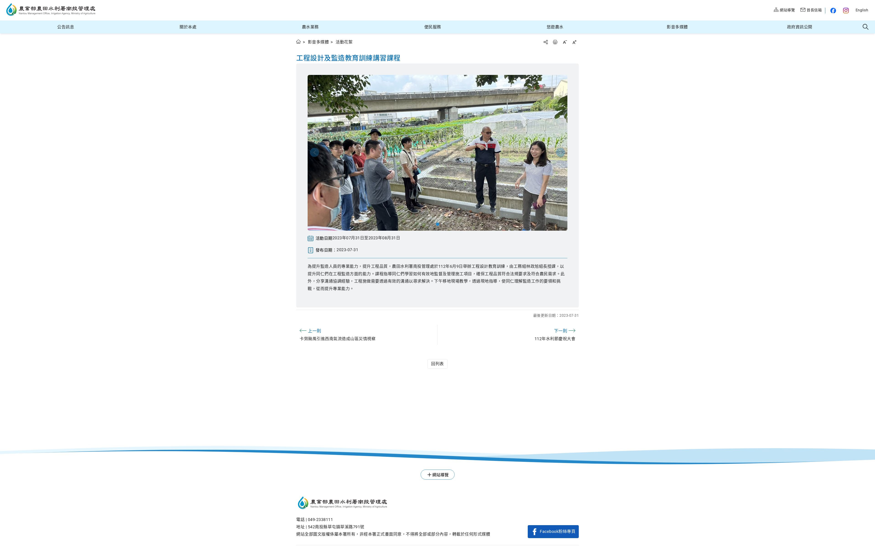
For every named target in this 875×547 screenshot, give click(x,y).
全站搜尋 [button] (866, 27)
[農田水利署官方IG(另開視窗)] (846, 10)
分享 (545, 42)
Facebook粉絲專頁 (557, 531)
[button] (437, 224)
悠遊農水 (555, 27)
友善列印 (555, 42)
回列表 (437, 363)
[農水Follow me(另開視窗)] (832, 10)
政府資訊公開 (799, 27)
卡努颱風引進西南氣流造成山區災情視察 (338, 334)
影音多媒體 (677, 27)
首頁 (298, 41)
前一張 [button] (314, 152)
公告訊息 (65, 27)
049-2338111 (320, 519)
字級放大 (574, 42)
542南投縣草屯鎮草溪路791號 (336, 526)
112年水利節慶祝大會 (555, 334)
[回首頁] (393, 503)
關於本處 (188, 27)
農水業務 (310, 27)
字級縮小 (565, 42)
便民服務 (432, 27)
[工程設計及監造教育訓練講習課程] (437, 153)
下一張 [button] (560, 152)
